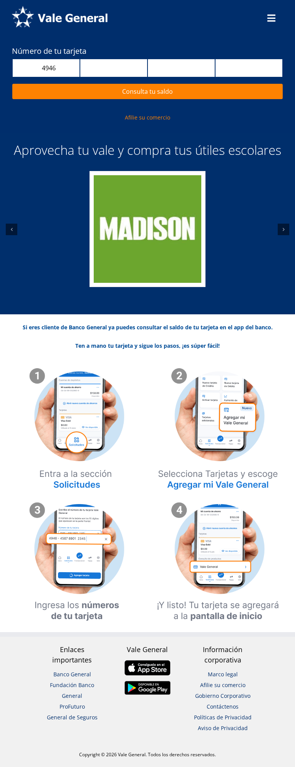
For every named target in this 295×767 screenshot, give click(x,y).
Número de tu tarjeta (49, 51)
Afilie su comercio (147, 117)
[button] (11, 229)
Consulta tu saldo (147, 91)
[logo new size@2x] (60, 8)
